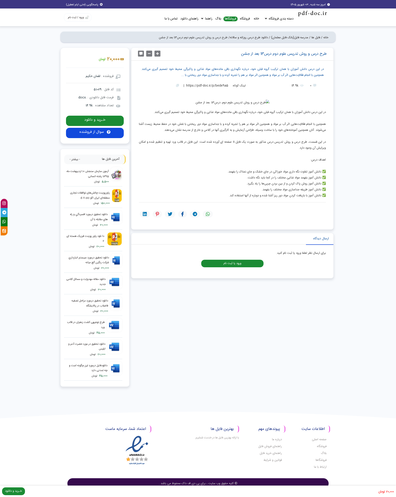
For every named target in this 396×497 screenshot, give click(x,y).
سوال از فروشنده (92, 132)
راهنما (208, 19)
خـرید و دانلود (94, 120)
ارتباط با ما (320, 467)
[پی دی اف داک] (312, 13)
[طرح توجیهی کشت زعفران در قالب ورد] (114, 327)
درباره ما (277, 439)
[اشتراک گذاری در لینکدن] (145, 214)
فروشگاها (230, 18)
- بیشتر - (75, 159)
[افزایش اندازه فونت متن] (157, 54)
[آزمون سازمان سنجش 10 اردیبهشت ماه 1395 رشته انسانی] (116, 176)
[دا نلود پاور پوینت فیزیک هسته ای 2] (114, 241)
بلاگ (218, 19)
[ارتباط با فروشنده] (141, 54)
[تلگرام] (4, 212)
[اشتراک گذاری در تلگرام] (195, 214)
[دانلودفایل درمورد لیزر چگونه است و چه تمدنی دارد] (115, 370)
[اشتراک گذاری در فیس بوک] (182, 214)
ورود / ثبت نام (76, 17)
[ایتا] (4, 230)
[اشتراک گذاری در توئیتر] (170, 214)
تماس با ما (171, 19)
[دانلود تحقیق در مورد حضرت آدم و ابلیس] (114, 349)
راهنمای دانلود (189, 19)
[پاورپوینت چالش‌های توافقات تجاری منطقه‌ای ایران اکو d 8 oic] (117, 198)
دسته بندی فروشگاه (281, 19)
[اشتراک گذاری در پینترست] (157, 214)
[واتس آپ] (4, 221)
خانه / (324, 37)
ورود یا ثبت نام (232, 263)
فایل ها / (314, 37)
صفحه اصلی (319, 439)
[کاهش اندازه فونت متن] (149, 54)
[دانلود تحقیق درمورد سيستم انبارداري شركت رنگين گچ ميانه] (116, 263)
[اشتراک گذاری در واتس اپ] (208, 214)
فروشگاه (245, 19)
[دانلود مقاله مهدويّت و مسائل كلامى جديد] (114, 284)
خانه (256, 19)
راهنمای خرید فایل (271, 453)
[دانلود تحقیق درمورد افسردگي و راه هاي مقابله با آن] (116, 219)
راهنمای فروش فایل (270, 446)
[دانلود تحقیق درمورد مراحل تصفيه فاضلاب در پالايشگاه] (116, 306)
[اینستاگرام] (4, 203)
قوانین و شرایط (273, 460)
